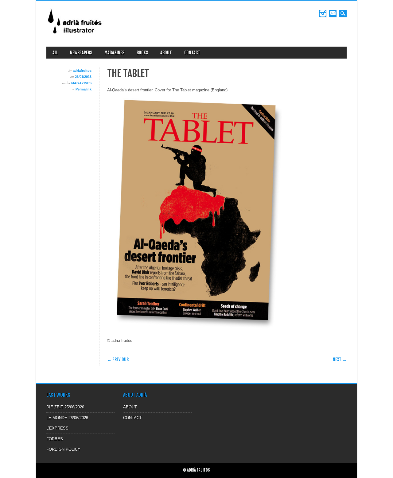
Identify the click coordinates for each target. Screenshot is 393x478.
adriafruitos (82, 70)
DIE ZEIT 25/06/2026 (65, 407)
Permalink (83, 89)
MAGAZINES (114, 52)
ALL (55, 52)
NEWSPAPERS (81, 52)
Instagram (322, 13)
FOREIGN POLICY (63, 449)
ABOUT (166, 52)
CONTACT (192, 52)
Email (333, 13)
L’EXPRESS (57, 428)
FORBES (54, 439)
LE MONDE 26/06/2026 (67, 417)
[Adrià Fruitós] (75, 35)
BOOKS (142, 52)
